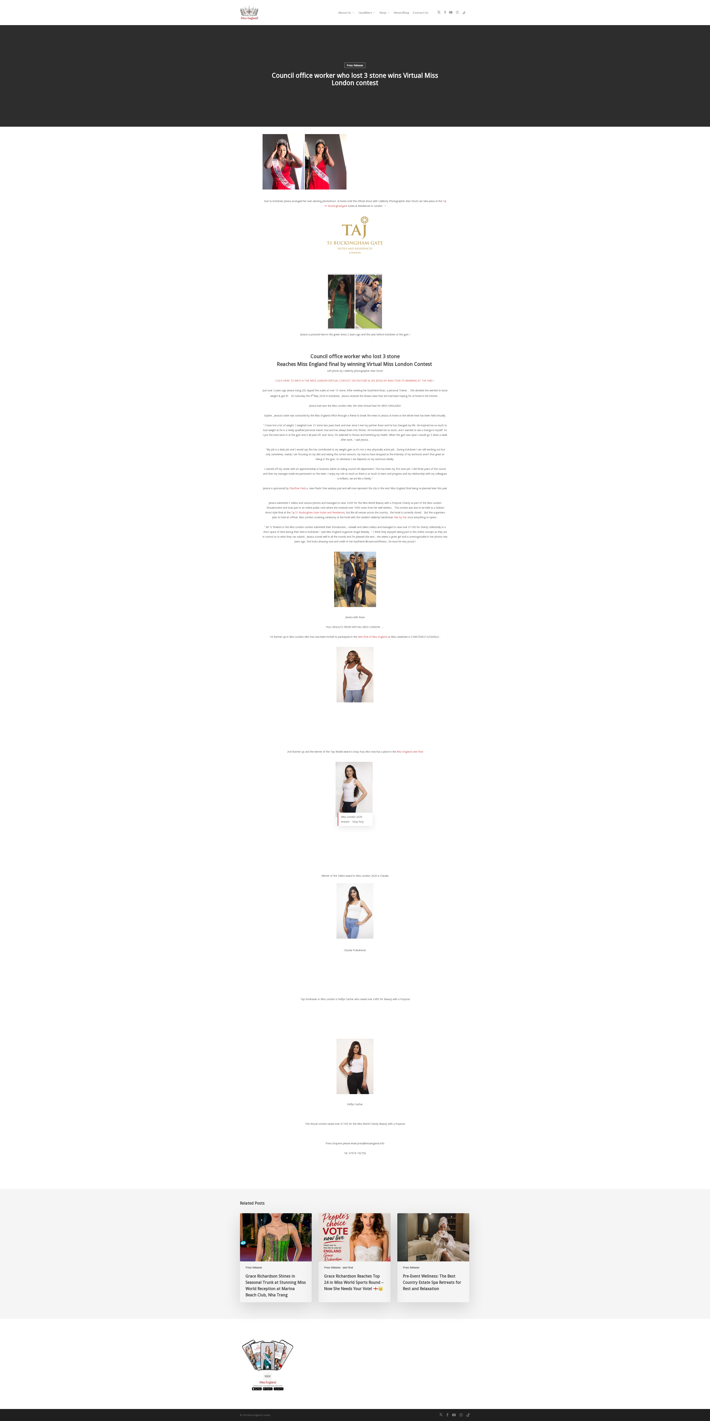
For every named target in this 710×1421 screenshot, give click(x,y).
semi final (347, 1267)
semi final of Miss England (372, 636)
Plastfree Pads (297, 488)
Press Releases (355, 65)
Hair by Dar (400, 517)
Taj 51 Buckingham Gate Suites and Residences (318, 512)
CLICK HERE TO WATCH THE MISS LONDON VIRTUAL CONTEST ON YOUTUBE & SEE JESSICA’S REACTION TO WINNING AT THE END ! (355, 380)
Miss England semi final (410, 751)
